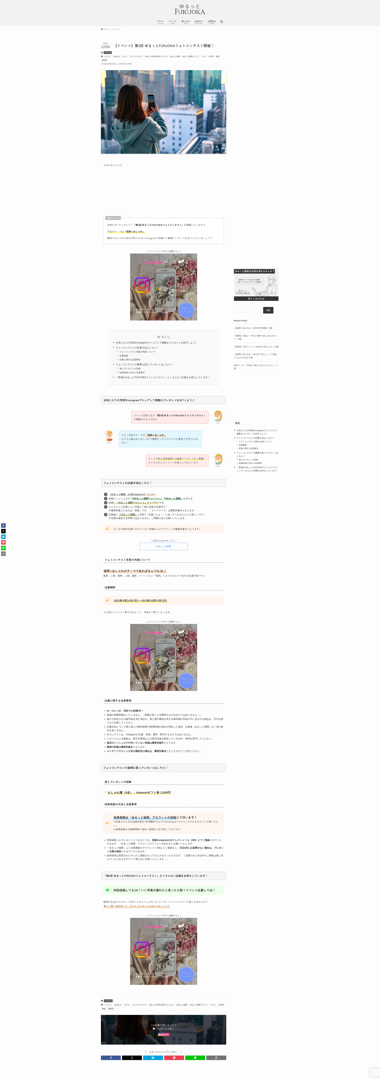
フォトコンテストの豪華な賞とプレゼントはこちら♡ (144, 364)
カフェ (124, 56)
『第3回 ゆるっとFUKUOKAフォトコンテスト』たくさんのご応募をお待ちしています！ (163, 377)
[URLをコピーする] (216, 1058)
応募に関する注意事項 (130, 359)
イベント (107, 52)
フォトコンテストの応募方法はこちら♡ (137, 347)
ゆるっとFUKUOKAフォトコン (156, 56)
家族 (217, 56)
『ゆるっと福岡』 (127, 514)
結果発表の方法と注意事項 (132, 372)
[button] (111, 1058)
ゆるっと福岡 (175, 56)
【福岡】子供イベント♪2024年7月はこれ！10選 (256, 347)
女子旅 (211, 56)
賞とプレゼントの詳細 (130, 368)
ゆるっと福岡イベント (190, 56)
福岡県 (104, 60)
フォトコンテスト (136, 56)
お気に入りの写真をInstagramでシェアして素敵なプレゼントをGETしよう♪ (156, 342)
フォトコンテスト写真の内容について (137, 352)
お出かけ (116, 56)
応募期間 (124, 356)
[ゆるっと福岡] (190, 9)
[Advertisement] (163, 188)
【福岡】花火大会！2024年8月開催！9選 (253, 328)
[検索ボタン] (221, 22)
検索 (268, 310)
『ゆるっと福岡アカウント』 (131, 502)
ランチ (203, 56)
